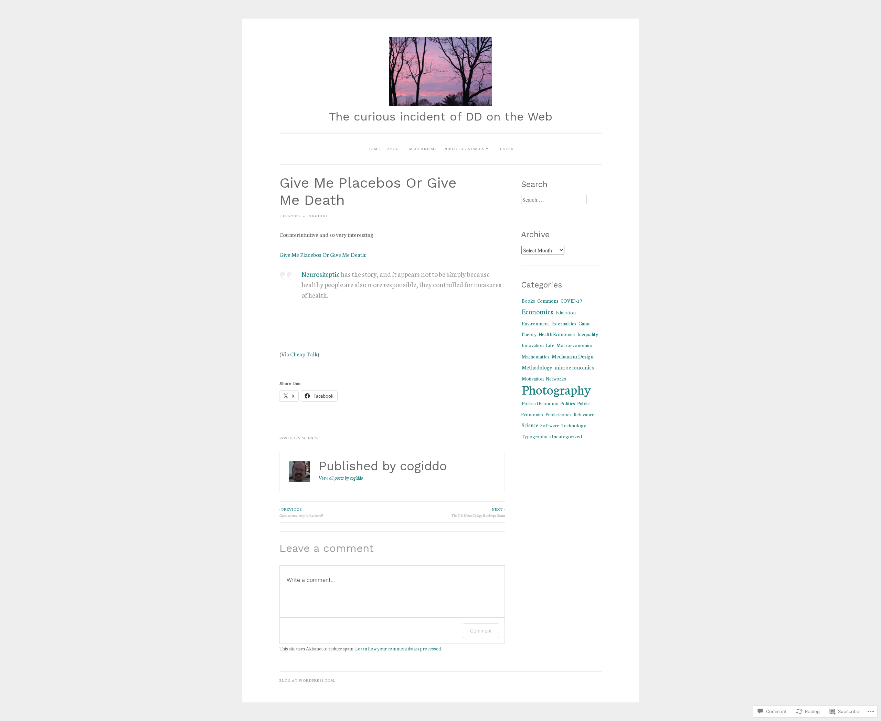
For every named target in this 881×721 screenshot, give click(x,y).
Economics (537, 311)
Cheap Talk (304, 354)
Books (528, 300)
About (394, 148)
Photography (556, 389)
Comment (481, 631)
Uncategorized (565, 436)
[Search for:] (553, 200)
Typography (534, 436)
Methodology (537, 367)
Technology (573, 425)
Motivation (533, 378)
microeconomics (574, 367)
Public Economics (464, 148)
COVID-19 (571, 300)
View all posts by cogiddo (341, 477)
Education (565, 312)
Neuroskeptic (320, 274)
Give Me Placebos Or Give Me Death (322, 254)
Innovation (533, 345)
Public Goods (558, 414)
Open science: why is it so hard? (301, 512)
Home (374, 148)
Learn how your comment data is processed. (398, 648)
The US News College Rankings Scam (478, 512)
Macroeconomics (574, 345)
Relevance (584, 414)
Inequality (587, 334)
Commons (548, 300)
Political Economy (540, 403)
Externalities (563, 323)
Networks (556, 378)
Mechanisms (422, 148)
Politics (567, 403)
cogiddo (317, 215)
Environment (535, 323)
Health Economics (557, 334)
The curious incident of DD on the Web (440, 116)
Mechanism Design (572, 356)
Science (310, 437)
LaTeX (506, 148)
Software (549, 425)
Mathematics (536, 356)
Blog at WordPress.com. (307, 680)
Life (550, 344)
